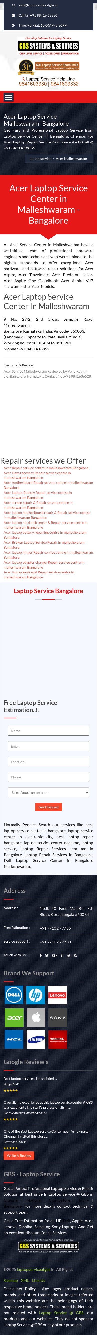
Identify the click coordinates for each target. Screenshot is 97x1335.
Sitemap (11, 1280)
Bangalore (13, 1206)
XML (25, 1280)
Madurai (33, 1200)
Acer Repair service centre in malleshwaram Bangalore (46, 468)
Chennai (11, 1200)
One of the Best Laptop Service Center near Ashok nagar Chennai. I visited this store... (47, 1133)
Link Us (38, 1280)
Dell (66, 1220)
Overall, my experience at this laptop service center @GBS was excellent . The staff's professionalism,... (48, 1104)
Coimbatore (59, 1200)
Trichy (83, 1200)
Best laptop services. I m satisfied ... (30, 1078)
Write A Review (19, 1155)
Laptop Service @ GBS (61, 1312)
